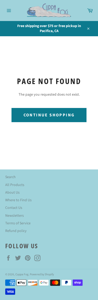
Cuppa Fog (21, 274)
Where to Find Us (18, 200)
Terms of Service (18, 223)
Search (10, 177)
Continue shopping (49, 115)
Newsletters (14, 215)
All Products (14, 185)
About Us (12, 192)
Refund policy (16, 231)
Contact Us (13, 207)
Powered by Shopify (42, 274)
